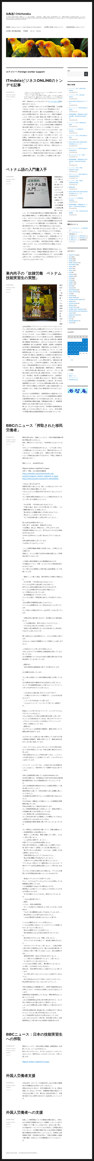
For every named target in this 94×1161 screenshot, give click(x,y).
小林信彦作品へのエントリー (75, 27)
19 (75, 350)
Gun (70, 319)
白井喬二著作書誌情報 (13, 31)
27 (77, 353)
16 (86, 347)
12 (74, 347)
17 (69, 350)
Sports (71, 317)
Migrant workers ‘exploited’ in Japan (35, 1062)
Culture (71, 274)
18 (72, 350)
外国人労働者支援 (20, 1075)
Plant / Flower (73, 292)
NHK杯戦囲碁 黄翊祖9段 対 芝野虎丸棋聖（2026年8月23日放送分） (78, 116)
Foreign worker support (76, 299)
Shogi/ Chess (73, 307)
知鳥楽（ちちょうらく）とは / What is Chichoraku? (24, 27)
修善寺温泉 (72, 187)
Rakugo (71, 305)
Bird (70, 286)
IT (69, 293)
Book (70, 259)
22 (83, 350)
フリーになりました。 (75, 228)
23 (86, 350)
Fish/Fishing (73, 290)
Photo (70, 268)
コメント (8, 99)
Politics (8, 95)
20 (77, 350)
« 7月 (71, 360)
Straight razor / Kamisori (76, 309)
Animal (71, 288)
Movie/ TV (72, 255)
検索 (68, 71)
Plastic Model (73, 297)
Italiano (71, 301)
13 (77, 347)
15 (83, 347)
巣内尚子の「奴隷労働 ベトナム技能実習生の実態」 (34, 275)
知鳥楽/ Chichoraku (18, 13)
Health (71, 282)
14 (80, 347)
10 (69, 347)
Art (70, 272)
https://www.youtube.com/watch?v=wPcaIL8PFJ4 (40, 479)
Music (71, 270)
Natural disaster (73, 321)
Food (70, 280)
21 (80, 350)
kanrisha (85, 228)
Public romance (73, 263)
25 (72, 353)
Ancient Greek (73, 303)
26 (75, 353)
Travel (71, 295)
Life (70, 278)
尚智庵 (25, 31)
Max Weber (72, 264)
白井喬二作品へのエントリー (53, 27)
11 (71, 347)
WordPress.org (73, 380)
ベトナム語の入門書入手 (26, 169)
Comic (71, 266)
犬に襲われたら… (73, 236)
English (8, 440)
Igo (70, 257)
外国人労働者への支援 (24, 1112)
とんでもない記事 (55, 101)
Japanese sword (73, 315)
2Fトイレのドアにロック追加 (77, 155)
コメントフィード (73, 378)
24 (69, 353)
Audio (70, 261)
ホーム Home (35, 31)
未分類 (71, 322)
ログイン (71, 374)
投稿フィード (72, 376)
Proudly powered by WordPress (28, 1153)
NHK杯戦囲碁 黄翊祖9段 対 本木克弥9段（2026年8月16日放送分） (78, 161)
